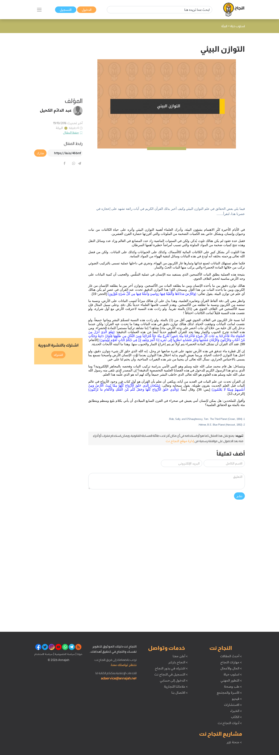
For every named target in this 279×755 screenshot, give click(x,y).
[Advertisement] (166, 175)
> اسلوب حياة (233, 674)
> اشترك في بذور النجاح (171, 668)
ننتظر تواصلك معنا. (123, 665)
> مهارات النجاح (231, 662)
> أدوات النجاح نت (230, 723)
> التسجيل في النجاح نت (171, 674)
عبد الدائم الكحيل (56, 110)
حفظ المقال (71, 132)
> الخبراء (236, 711)
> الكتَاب (236, 717)
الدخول (86, 10)
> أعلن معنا (180, 656)
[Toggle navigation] (39, 9)
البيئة (59, 128)
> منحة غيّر (234, 742)
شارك (40, 153)
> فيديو (237, 699)
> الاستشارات (233, 705)
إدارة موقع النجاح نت (180, 441)
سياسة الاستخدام (43, 653)
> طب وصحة (233, 686)
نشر (239, 496)
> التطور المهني (231, 680)
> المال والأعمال (231, 668)
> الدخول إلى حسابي (174, 680)
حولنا (79, 653)
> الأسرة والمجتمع (229, 692)
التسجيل (66, 10)
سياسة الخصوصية (64, 653)
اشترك (58, 355)
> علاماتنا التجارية (176, 686)
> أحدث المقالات (231, 656)
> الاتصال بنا (179, 692)
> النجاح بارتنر (178, 662)
